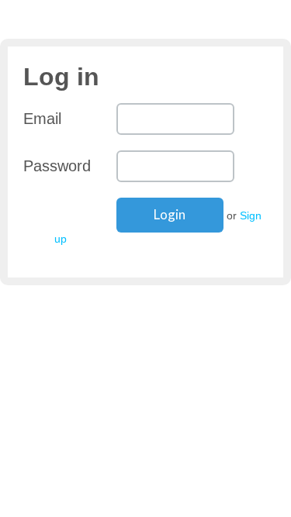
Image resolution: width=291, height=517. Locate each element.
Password (57, 165)
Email (42, 118)
